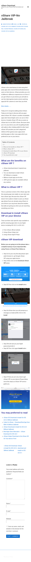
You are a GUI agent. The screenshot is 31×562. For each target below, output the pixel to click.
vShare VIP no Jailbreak (8, 31)
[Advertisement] (15, 48)
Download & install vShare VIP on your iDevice (15, 151)
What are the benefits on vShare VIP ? (13, 147)
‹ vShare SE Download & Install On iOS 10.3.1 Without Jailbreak (10, 448)
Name (8, 503)
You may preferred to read (10, 155)
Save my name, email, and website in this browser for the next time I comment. (15, 529)
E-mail (8, 511)
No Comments (13, 26)
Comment (9, 478)
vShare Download (8, 5)
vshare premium (8, 28)
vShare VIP (4, 26)
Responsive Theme (8, 556)
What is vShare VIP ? (8, 149)
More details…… (6, 106)
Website (8, 518)
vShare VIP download (20, 28)
